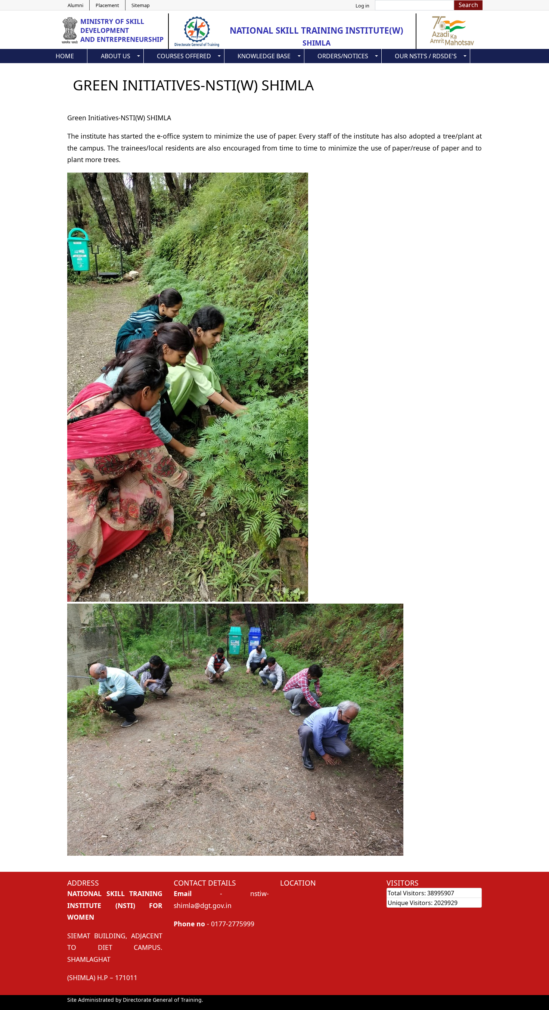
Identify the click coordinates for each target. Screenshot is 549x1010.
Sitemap (140, 5)
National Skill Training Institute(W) (316, 30)
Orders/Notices (342, 56)
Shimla (317, 43)
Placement (107, 5)
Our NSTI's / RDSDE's (426, 56)
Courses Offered (184, 56)
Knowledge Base (264, 56)
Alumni (75, 5)
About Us (115, 56)
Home (65, 56)
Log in (362, 5)
